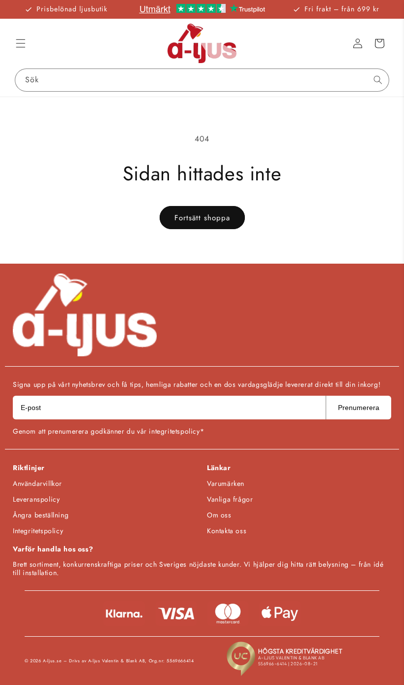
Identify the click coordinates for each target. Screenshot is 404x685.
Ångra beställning (40, 515)
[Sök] (378, 80)
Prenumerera (358, 407)
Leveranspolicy (36, 499)
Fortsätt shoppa (202, 217)
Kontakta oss (226, 531)
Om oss (219, 515)
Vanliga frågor (230, 499)
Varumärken (225, 483)
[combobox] (202, 80)
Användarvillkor (37, 483)
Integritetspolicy (38, 531)
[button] (21, 43)
